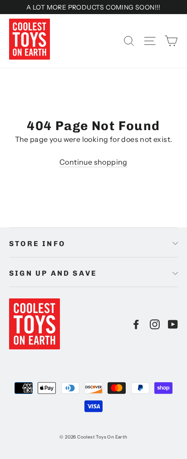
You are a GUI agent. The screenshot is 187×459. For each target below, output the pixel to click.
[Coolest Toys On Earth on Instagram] (155, 324)
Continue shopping (93, 161)
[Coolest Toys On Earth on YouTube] (173, 324)
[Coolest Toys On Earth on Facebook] (136, 324)
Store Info (37, 243)
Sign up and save (53, 273)
